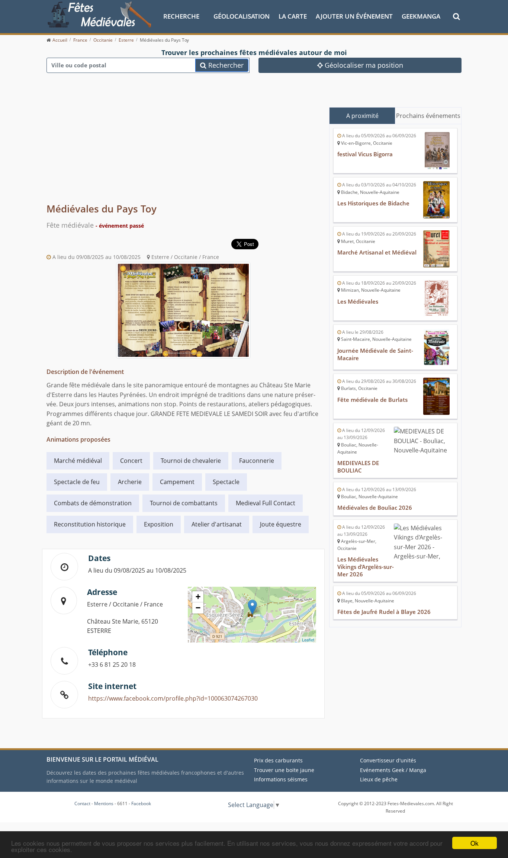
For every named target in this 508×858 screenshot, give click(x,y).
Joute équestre (280, 524)
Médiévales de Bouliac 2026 (374, 507)
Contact (82, 803)
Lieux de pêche (379, 779)
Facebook (141, 803)
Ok (474, 843)
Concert (131, 461)
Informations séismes (281, 779)
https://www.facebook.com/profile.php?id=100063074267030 (173, 698)
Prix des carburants (278, 760)
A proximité (362, 116)
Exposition (158, 524)
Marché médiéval (78, 461)
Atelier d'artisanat (217, 524)
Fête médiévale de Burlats (372, 399)
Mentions (103, 803)
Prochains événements (428, 116)
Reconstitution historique (90, 524)
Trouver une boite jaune (284, 770)
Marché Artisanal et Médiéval (377, 252)
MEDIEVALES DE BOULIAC (358, 466)
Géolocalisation (241, 16)
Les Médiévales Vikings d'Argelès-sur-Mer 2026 (365, 567)
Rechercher (225, 65)
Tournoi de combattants (184, 503)
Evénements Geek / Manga (393, 770)
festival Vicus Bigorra (365, 154)
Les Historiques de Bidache (373, 203)
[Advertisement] (183, 145)
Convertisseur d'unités (388, 760)
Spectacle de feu (77, 482)
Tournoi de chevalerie (191, 461)
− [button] (198, 607)
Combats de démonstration (93, 503)
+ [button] (198, 596)
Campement (177, 482)
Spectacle (226, 482)
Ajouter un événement (354, 16)
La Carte (293, 16)
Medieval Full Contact (265, 503)
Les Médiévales (357, 301)
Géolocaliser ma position (363, 65)
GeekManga (421, 16)
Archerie (130, 482)
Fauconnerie (256, 461)
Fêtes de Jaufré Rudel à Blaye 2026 (384, 611)
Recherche (181, 16)
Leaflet (308, 640)
